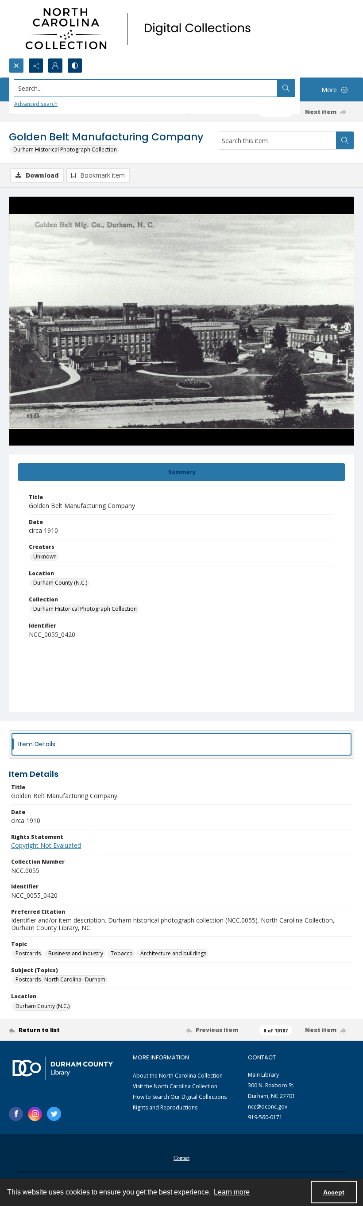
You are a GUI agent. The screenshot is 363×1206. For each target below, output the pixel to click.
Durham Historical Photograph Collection (65, 149)
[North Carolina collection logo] (141, 29)
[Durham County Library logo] (62, 1068)
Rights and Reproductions (165, 1107)
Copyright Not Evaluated (46, 845)
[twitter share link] (54, 1114)
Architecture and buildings (173, 953)
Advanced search (36, 104)
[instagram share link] (35, 1114)
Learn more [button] (232, 1192)
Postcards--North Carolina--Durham (60, 979)
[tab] (181, 472)
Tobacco (122, 953)
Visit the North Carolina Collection (175, 1086)
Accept (333, 1192)
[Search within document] (345, 140)
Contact (181, 1158)
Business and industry (75, 953)
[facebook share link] (16, 1114)
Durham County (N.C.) (60, 582)
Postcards (28, 953)
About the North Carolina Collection (178, 1075)
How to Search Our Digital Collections (180, 1097)
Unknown (45, 556)
